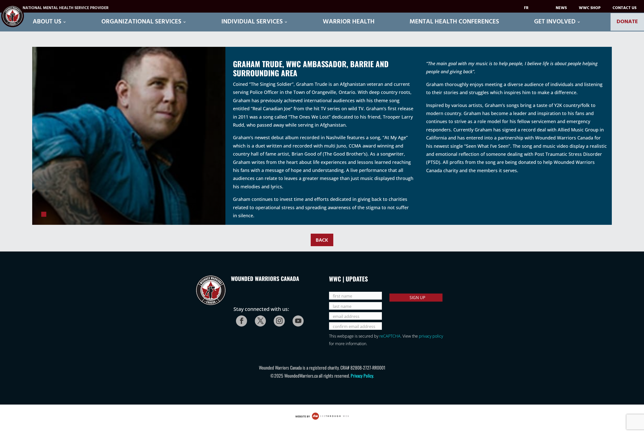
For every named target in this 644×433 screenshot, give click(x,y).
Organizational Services (141, 22)
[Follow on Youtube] (297, 319)
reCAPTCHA (389, 336)
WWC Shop (589, 9)
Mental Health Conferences (454, 22)
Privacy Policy (362, 375)
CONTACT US (624, 9)
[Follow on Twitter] (259, 319)
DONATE (627, 21)
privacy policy (431, 336)
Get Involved (555, 22)
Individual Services (252, 22)
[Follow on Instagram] (278, 319)
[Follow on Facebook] (240, 319)
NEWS (561, 9)
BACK (322, 240)
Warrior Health (349, 22)
